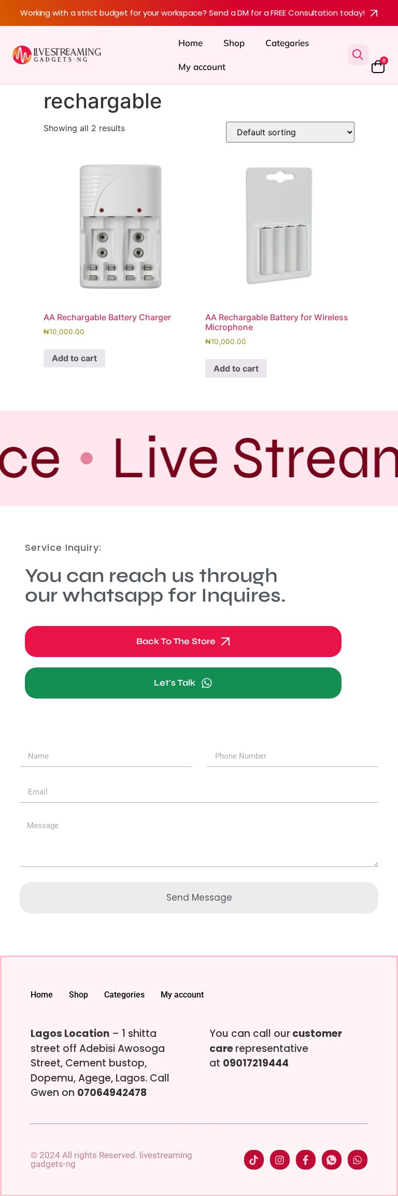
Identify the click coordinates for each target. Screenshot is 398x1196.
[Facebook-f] (306, 1160)
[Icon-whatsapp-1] (332, 1160)
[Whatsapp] (357, 1160)
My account (201, 66)
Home (190, 42)
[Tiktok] (254, 1160)
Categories (287, 42)
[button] (358, 55)
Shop (234, 42)
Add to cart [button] (74, 358)
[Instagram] (280, 1160)
